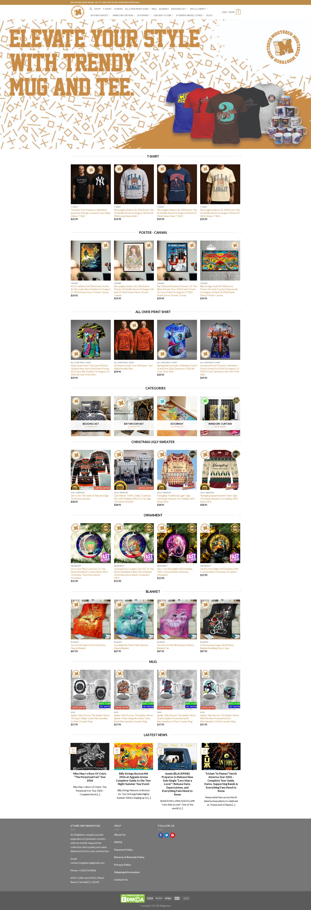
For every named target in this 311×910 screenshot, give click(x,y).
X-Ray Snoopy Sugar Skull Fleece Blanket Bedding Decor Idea (217, 647)
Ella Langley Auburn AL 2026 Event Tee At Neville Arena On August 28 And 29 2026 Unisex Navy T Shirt (177, 213)
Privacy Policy (122, 864)
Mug (154, 9)
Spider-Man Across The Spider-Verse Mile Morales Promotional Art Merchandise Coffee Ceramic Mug (219, 718)
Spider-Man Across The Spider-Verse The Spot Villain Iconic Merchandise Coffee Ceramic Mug (90, 718)
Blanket (164, 9)
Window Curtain (123, 15)
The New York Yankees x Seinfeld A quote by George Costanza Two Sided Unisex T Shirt (90, 213)
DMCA (118, 842)
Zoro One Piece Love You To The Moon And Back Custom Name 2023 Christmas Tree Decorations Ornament (89, 573)
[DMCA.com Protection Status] (133, 898)
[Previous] (71, 197)
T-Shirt (107, 9)
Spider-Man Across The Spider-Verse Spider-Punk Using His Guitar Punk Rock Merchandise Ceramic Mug (133, 718)
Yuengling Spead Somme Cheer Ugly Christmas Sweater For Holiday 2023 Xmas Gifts (219, 498)
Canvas (118, 9)
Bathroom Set (99, 15)
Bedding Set (178, 9)
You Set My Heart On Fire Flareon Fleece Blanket (88, 647)
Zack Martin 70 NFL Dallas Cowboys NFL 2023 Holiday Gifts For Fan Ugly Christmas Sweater (132, 498)
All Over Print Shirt (137, 9)
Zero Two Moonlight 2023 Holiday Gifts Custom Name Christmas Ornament (174, 572)
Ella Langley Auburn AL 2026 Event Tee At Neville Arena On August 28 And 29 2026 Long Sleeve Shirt (134, 213)
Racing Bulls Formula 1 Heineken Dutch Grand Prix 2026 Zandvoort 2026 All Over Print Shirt (177, 368)
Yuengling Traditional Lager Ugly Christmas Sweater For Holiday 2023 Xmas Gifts (176, 498)
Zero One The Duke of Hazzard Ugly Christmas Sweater (90, 497)
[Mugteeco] (77, 12)
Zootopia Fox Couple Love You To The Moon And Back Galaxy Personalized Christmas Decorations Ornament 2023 (134, 573)
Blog (210, 15)
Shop (97, 9)
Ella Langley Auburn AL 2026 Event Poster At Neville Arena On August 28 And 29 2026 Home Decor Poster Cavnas (134, 291)
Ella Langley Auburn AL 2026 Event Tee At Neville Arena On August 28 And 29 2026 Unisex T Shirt (220, 213)
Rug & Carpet (198, 9)
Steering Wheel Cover (189, 15)
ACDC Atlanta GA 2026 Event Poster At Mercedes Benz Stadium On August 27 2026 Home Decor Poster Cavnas (90, 289)
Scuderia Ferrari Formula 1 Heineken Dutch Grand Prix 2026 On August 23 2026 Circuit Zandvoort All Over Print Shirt (219, 370)
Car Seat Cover (162, 15)
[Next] (240, 197)
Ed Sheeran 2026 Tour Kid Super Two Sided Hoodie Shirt (133, 367)
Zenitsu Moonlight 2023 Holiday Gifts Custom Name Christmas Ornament (219, 570)
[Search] (91, 9)
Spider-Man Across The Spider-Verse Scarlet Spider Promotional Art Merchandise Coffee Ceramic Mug (176, 718)
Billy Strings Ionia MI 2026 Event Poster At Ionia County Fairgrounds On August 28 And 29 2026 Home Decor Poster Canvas (219, 291)
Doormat (143, 15)
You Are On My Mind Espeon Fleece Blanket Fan (175, 647)
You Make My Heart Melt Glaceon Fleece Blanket (131, 647)
